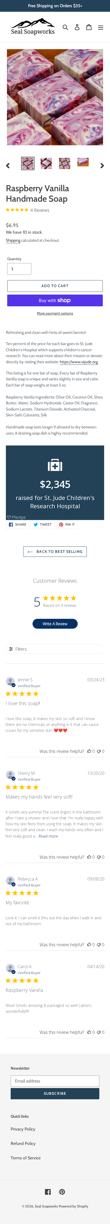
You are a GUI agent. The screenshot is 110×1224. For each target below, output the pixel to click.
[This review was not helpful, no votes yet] (99, 751)
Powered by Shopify (73, 1206)
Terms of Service (26, 1157)
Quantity (14, 258)
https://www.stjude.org (79, 361)
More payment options (55, 313)
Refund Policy (23, 1143)
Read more (48, 836)
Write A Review (55, 623)
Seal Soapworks (46, 1206)
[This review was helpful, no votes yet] (89, 751)
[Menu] (101, 27)
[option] (28, 163)
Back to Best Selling (59, 551)
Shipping (13, 240)
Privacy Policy (23, 1129)
